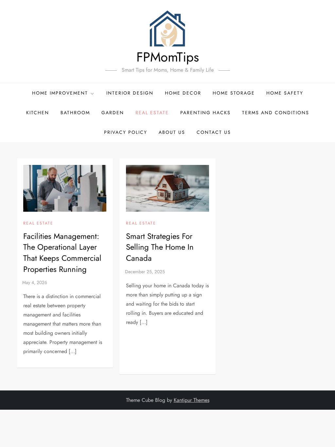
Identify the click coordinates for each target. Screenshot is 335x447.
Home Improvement (60, 93)
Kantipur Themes (191, 400)
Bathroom (75, 112)
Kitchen (37, 112)
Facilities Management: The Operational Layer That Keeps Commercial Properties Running (62, 252)
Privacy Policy (125, 132)
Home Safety (284, 93)
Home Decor (183, 93)
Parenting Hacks (205, 112)
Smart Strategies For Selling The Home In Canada (160, 247)
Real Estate (152, 112)
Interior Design (129, 93)
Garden (112, 112)
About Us (172, 132)
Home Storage (234, 93)
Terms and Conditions (275, 112)
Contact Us (214, 132)
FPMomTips (167, 56)
